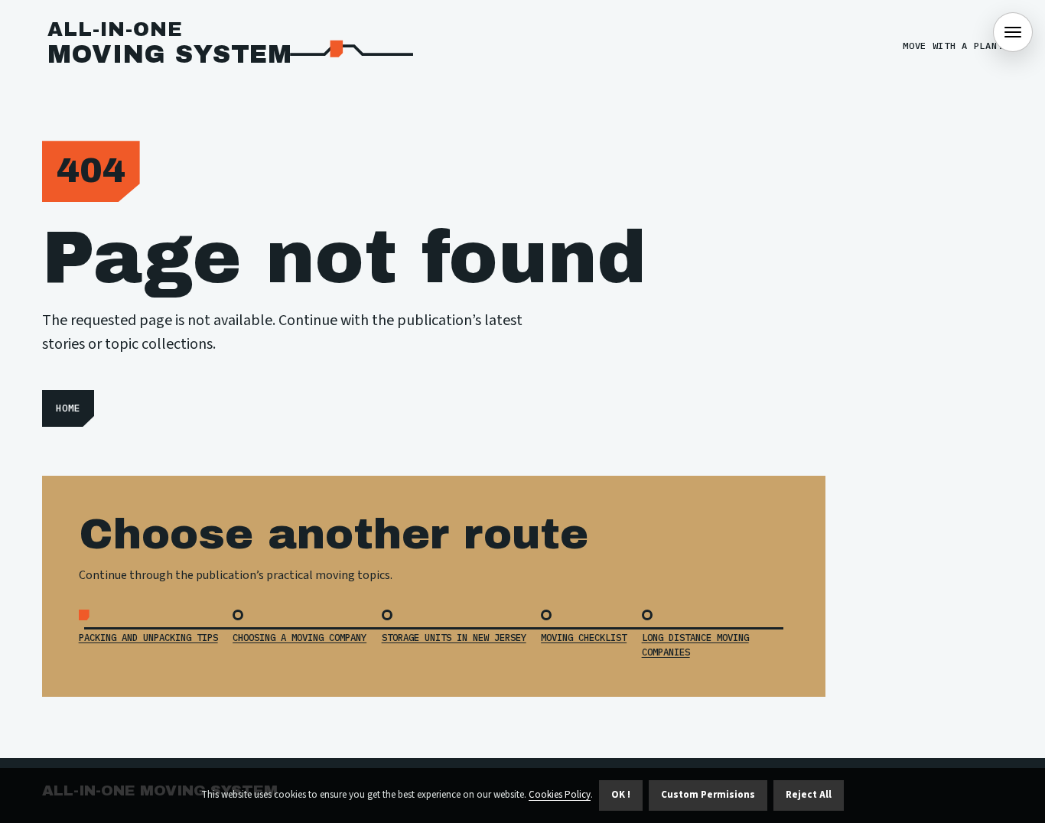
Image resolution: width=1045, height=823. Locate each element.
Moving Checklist (584, 637)
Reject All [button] (809, 795)
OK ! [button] (620, 795)
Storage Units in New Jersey (454, 637)
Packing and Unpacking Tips (148, 637)
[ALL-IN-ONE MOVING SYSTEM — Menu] (1013, 32)
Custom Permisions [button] (708, 795)
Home (68, 408)
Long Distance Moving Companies (695, 644)
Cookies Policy (560, 795)
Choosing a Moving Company (299, 637)
